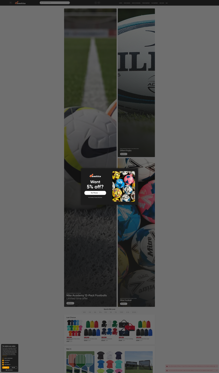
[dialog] (9, 358)
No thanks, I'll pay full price (95, 197)
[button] (9, 370)
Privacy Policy (4, 355)
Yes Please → (95, 193)
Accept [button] (5, 367)
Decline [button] (13, 367)
